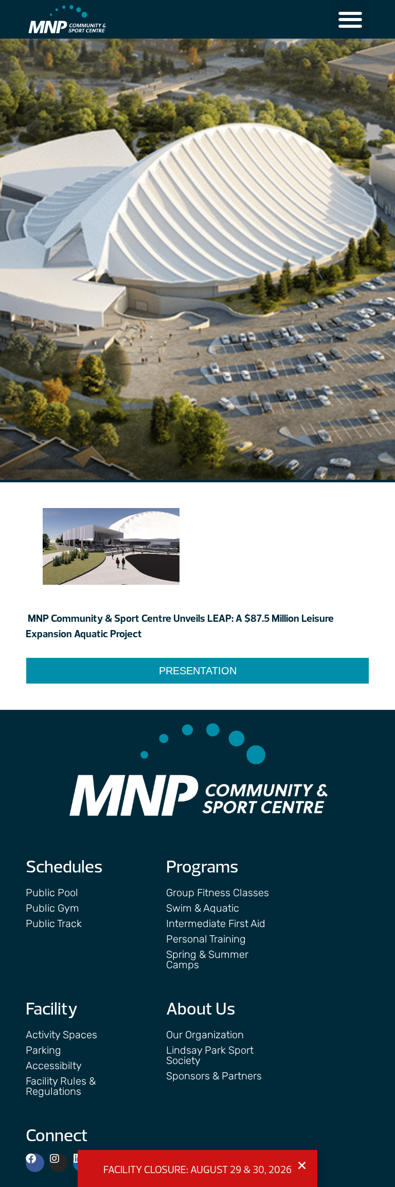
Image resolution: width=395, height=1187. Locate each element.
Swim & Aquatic (202, 908)
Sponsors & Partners (214, 1076)
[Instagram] (58, 1163)
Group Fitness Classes (217, 892)
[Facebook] (35, 1163)
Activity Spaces (61, 1034)
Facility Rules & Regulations (61, 1086)
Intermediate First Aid (215, 923)
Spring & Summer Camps (207, 959)
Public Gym (52, 908)
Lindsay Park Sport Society (210, 1055)
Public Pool (52, 892)
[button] (350, 19)
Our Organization (205, 1034)
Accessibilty (54, 1065)
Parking (43, 1050)
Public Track (54, 923)
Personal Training (206, 939)
